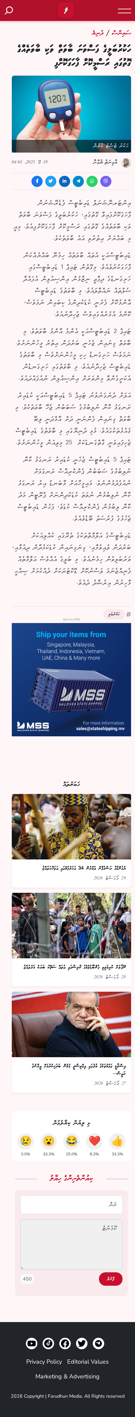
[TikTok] (48, 1343)
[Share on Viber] (105, 181)
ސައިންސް (120, 33)
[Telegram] (98, 1343)
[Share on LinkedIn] (64, 181)
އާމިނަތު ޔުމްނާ (105, 162)
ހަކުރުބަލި (114, 614)
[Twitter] (81, 1343)
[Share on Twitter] (50, 181)
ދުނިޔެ (98, 33)
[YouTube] (31, 1343)
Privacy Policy (44, 1362)
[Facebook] (65, 1343)
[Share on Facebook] (37, 181)
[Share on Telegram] (78, 181)
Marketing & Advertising (67, 1376)
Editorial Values (88, 1362)
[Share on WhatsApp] (92, 181)
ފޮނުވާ (110, 1279)
